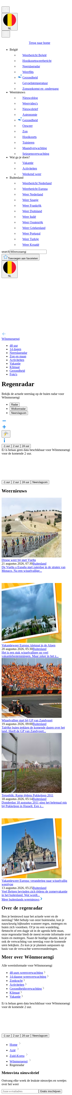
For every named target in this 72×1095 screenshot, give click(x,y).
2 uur (16, 446)
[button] (36, 441)
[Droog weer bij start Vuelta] (32, 556)
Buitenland (39, 563)
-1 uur (6, 446)
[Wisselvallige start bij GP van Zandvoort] (32, 716)
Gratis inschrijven (50, 1091)
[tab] (40, 404)
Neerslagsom (40, 482)
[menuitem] (40, 69)
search (6, 251)
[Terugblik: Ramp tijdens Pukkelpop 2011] (32, 791)
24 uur (25, 446)
